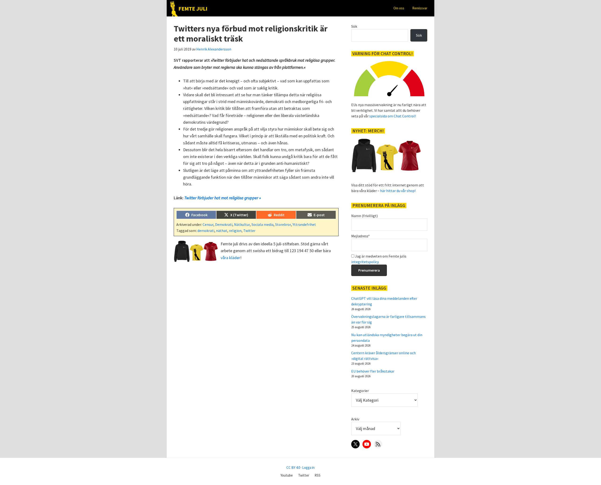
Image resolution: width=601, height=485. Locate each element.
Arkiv (355, 419)
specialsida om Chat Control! (392, 116)
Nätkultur (242, 224)
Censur (208, 224)
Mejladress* (360, 236)
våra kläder (230, 257)
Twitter (249, 230)
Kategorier (360, 390)
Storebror (283, 224)
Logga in (308, 467)
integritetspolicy (364, 261)
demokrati (205, 230)
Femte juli (192, 8)
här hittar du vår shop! (398, 190)
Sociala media (262, 224)
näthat (221, 230)
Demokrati (223, 224)
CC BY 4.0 (293, 467)
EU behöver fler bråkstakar (372, 371)
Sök (354, 26)
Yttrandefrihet (304, 224)
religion (235, 230)
